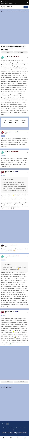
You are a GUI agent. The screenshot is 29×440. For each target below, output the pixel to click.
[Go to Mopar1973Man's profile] (2, 132)
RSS (15, 430)
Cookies (24, 427)
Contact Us (18, 427)
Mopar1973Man (8, 132)
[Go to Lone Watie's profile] (2, 57)
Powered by (14, 433)
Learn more (2, 2)
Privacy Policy (11, 427)
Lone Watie (7, 56)
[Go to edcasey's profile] (2, 245)
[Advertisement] (14, 27)
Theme (4, 427)
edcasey (7, 245)
